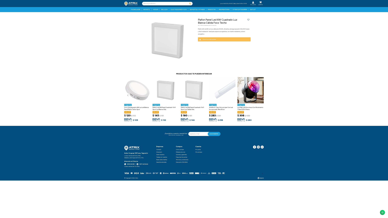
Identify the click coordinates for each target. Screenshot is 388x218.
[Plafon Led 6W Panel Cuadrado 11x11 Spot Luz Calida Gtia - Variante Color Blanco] (194, 90)
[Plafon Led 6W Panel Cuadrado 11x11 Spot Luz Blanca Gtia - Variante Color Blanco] (166, 90)
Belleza (164, 9)
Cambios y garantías (181, 154)
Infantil (146, 9)
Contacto (158, 149)
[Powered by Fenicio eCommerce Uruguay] (261, 178)
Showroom (159, 152)
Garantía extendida (161, 162)
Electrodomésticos (179, 9)
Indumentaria (224, 9)
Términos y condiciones (182, 159)
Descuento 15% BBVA (182, 162)
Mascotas (212, 9)
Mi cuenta (198, 149)
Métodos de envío (180, 152)
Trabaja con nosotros (161, 157)
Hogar (155, 9)
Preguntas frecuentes (181, 157)
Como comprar (180, 149)
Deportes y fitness (197, 9)
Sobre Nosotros (160, 154)
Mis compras (198, 152)
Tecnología (135, 9)
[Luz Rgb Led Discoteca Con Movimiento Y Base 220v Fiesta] (250, 90)
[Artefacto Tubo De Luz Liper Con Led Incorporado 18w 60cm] (222, 90)
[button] (190, 3)
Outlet (253, 9)
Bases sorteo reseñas (161, 159)
